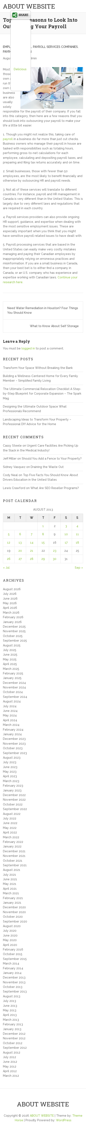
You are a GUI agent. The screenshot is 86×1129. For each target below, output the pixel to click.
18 (77, 542)
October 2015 (12, 954)
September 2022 (15, 809)
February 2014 (13, 968)
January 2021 (12, 902)
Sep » (79, 567)
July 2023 (9, 762)
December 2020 (14, 907)
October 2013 (12, 987)
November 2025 (14, 631)
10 (66, 534)
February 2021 (13, 898)
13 (20, 542)
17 (66, 542)
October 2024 (13, 692)
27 (20, 559)
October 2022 (13, 804)
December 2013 (14, 977)
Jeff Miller (9, 458)
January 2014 (12, 973)
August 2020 (12, 926)
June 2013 (10, 1005)
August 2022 (11, 814)
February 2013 (13, 1024)
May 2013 (9, 1010)
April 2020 (10, 945)
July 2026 (9, 593)
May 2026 (10, 603)
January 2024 (12, 734)
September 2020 (15, 921)
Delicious (20, 69)
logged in (28, 348)
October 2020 (13, 916)
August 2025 (11, 645)
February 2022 (13, 842)
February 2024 (13, 729)
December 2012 (14, 1033)
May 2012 (9, 1066)
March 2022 (11, 837)
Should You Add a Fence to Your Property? (52, 458)
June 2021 (10, 879)
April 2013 (10, 1015)
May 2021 (9, 884)
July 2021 (9, 874)
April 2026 (10, 607)
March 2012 (11, 1075)
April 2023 (10, 776)
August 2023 (11, 757)
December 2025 (14, 626)
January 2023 (12, 790)
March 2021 (11, 893)
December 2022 (14, 795)
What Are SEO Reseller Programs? (54, 488)
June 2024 (10, 710)
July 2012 (9, 1057)
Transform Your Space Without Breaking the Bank (38, 368)
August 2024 (12, 701)
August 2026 (12, 589)
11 (77, 534)
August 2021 (11, 870)
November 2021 (14, 856)
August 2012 (11, 1052)
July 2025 (9, 650)
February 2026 (13, 617)
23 (54, 550)
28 (31, 559)
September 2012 (15, 1047)
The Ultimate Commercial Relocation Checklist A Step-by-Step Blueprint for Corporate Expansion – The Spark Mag (42, 393)
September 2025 (15, 640)
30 (54, 559)
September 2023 (15, 753)
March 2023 (11, 781)
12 (8, 542)
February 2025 (13, 673)
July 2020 (9, 930)
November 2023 (14, 743)
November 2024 (14, 687)
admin (32, 58)
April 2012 (10, 1071)
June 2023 (10, 767)
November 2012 (14, 1038)
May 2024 (10, 715)
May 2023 (9, 771)
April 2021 (10, 888)
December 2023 (14, 738)
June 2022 (10, 823)
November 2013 (14, 982)
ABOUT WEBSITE (29, 6)
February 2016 (13, 949)
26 (8, 559)
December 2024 (14, 682)
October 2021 (12, 860)
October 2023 (13, 748)
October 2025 (13, 636)
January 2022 (12, 846)
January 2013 (12, 1029)
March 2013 (11, 1019)
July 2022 (9, 818)
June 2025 (10, 654)
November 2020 (14, 912)
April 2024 (10, 720)
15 (43, 542)
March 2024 (11, 724)
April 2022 (10, 832)
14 (31, 542)
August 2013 (11, 996)
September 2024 (15, 696)
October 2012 (12, 1043)
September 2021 (15, 865)
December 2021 (14, 851)
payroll (8, 139)
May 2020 (10, 940)
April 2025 (10, 664)
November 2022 (14, 799)
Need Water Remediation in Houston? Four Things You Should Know (42, 310)
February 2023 (13, 785)
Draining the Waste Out (47, 467)
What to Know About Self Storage (54, 326)
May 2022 (9, 828)
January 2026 (12, 622)
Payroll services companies (55, 46)
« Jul (6, 567)
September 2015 (15, 959)
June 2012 (10, 1061)
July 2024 (9, 706)
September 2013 (15, 991)
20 (20, 550)
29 (43, 559)
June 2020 (10, 935)
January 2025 (12, 678)
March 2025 (11, 668)
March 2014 (11, 963)
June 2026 (10, 598)
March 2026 (11, 612)
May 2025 (9, 659)
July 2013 (9, 1001)
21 (31, 550)
